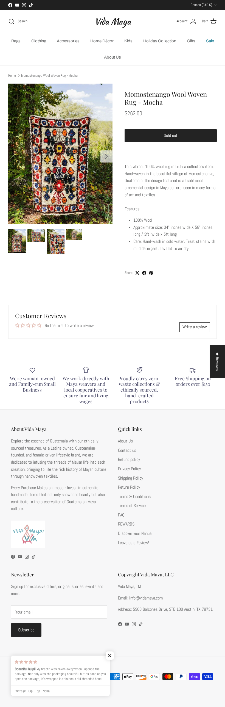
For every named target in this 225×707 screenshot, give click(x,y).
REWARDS (126, 524)
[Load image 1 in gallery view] (60, 154)
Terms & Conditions (134, 496)
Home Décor (102, 41)
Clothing (38, 41)
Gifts (191, 41)
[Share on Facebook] (144, 273)
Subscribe (26, 630)
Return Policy (129, 487)
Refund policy (129, 459)
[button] (110, 655)
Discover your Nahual (135, 533)
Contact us (127, 450)
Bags (16, 41)
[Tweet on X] (137, 273)
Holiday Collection (159, 41)
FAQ (121, 515)
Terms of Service (132, 505)
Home (12, 75)
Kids (128, 41)
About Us (112, 57)
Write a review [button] (194, 327)
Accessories (68, 41)
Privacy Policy (129, 469)
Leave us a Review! (133, 543)
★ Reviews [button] (217, 361)
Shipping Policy (130, 478)
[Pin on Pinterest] (151, 273)
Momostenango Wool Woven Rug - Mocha (49, 75)
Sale (210, 41)
